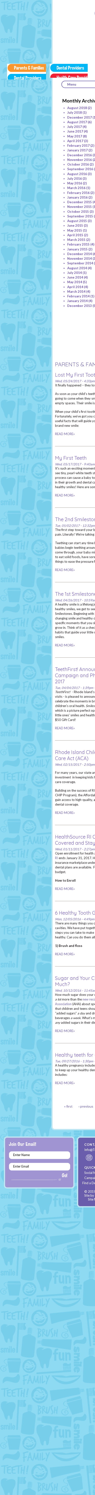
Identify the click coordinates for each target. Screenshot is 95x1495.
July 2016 (74, 178)
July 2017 (74, 127)
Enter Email (21, 1166)
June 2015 (75, 225)
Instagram (89, 1157)
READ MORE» (65, 434)
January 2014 (77, 301)
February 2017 (78, 145)
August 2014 (77, 268)
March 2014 (76, 291)
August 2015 (77, 221)
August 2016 (77, 174)
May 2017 (74, 136)
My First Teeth (71, 458)
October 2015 (78, 212)
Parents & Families (26, 71)
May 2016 (74, 183)
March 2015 (76, 240)
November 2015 (79, 207)
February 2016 (78, 193)
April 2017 (75, 141)
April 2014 (75, 287)
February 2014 (78, 296)
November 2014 (79, 258)
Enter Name (21, 1155)
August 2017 (77, 122)
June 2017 (75, 131)
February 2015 (78, 244)
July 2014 (74, 273)
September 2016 (80, 169)
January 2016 (77, 197)
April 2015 (75, 235)
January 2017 (77, 150)
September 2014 (80, 263)
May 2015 (74, 230)
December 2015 (79, 202)
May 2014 (74, 282)
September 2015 (80, 216)
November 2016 (79, 160)
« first (68, 1106)
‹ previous (85, 1106)
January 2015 (77, 249)
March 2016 (76, 188)
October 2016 (78, 164)
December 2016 (79, 155)
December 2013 (79, 306)
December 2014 (79, 254)
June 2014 (75, 277)
